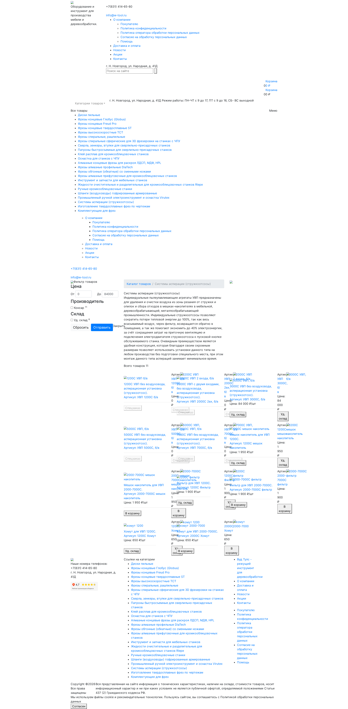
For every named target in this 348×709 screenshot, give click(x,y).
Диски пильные (89, 115)
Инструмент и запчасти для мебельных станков (112, 180)
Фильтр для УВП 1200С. (194, 483)
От (72, 294)
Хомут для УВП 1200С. (140, 531)
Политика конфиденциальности (143, 28)
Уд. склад (238, 414)
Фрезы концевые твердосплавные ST (105, 128)
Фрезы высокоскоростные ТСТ (100, 132)
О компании (121, 19)
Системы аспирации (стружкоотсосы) (106, 202)
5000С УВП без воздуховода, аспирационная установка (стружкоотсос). (145, 439)
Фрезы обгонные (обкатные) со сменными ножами (114, 171)
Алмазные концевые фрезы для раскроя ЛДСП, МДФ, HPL (119, 163)
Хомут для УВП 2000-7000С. (197, 531)
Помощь (127, 41)
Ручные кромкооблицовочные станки (105, 189)
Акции (117, 54)
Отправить (102, 327)
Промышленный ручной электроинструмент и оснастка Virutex (123, 197)
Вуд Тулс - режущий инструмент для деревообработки (250, 568)
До (99, 294)
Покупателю (129, 24)
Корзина (271, 90)
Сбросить (81, 327)
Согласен (78, 706)
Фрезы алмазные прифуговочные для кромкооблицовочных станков (127, 176)
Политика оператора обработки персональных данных (160, 32)
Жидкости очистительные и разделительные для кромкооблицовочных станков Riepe (140, 184)
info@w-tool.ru (116, 15)
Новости (119, 50)
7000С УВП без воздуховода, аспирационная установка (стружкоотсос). (198, 439)
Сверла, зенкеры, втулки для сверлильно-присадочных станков (124, 145)
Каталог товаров (139, 284)
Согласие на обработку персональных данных (154, 37)
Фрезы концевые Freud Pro (97, 123)
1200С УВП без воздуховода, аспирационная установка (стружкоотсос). (144, 388)
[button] (90, 103)
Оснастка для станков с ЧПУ (98, 158)
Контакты (120, 59)
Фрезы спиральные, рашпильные (101, 136)
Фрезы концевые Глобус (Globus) (102, 119)
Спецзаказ (132, 408)
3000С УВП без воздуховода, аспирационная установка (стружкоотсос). (251, 390)
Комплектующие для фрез (96, 210)
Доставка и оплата (126, 45)
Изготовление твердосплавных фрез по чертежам (114, 206)
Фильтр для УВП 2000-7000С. (251, 485)
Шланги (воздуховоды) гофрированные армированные (117, 193)
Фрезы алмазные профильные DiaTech (105, 167)
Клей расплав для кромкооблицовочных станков (113, 154)
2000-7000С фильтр (282, 480)
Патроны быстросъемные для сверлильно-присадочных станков (125, 150)
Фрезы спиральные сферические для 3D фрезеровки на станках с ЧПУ (129, 141)
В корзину (132, 513)
